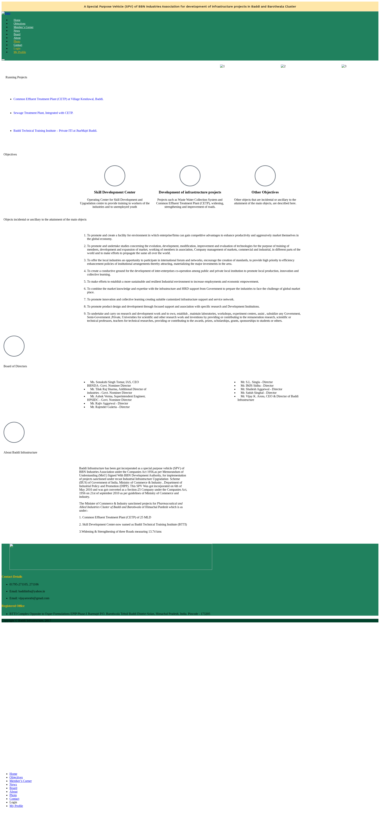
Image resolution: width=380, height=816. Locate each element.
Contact (14, 798)
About (13, 791)
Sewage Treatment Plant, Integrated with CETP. (43, 113)
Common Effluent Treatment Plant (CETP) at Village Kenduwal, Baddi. (58, 99)
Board (13, 788)
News (13, 784)
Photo (13, 795)
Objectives (16, 777)
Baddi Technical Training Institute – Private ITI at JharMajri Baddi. (55, 130)
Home (13, 773)
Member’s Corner (23, 27)
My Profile (20, 52)
